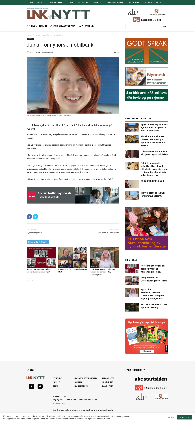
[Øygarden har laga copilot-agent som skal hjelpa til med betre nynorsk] (132, 127)
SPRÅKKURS (107, 382)
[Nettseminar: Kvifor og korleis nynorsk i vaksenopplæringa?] (41, 257)
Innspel (57, 382)
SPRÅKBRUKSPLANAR (152, 181)
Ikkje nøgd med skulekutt (108, 233)
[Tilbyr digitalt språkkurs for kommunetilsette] (132, 195)
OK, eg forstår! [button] (184, 417)
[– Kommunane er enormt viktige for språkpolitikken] (132, 154)
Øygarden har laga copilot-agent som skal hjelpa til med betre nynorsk (154, 127)
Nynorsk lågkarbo (34, 233)
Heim (29, 35)
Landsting (107, 386)
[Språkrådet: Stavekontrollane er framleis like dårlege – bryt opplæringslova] (104, 257)
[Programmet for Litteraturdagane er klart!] (72, 257)
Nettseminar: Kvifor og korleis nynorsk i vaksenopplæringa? (152, 268)
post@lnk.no (59, 403)
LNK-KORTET (108, 378)
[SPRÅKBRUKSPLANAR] (132, 184)
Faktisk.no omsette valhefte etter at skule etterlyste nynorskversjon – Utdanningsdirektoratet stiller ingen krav (154, 169)
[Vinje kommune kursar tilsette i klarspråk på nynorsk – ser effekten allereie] (132, 139)
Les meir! (171, 417)
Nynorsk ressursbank (85, 378)
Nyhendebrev (81, 386)
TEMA (55, 386)
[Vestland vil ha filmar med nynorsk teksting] (132, 307)
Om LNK (78, 382)
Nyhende (36, 35)
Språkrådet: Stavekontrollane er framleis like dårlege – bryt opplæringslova (102, 272)
